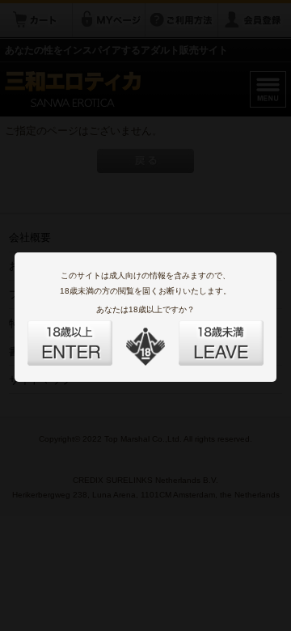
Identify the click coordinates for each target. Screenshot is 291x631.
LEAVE (203, 333)
